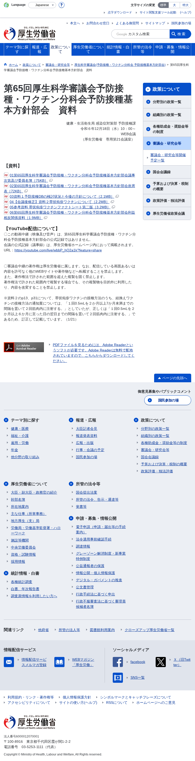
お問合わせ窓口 (97, 23)
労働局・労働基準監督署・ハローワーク (36, 530)
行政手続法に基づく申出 (95, 594)
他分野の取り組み (25, 457)
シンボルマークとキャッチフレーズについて (135, 697)
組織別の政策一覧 (167, 115)
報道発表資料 (86, 436)
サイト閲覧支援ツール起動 (158, 12)
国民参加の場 (181, 23)
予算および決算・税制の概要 (170, 186)
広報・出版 (85, 443)
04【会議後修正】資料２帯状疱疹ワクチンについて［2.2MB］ (59, 202)
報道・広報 (86, 420)
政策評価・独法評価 (169, 200)
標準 (163, 5)
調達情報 (83, 546)
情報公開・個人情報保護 (95, 573)
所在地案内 (20, 507)
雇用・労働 (20, 443)
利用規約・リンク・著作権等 (31, 697)
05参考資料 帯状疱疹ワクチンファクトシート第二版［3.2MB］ (60, 207)
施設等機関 (20, 540)
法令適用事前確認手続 (93, 539)
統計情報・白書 (25, 573)
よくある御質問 (127, 23)
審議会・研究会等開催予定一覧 (168, 157)
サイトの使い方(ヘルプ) (78, 702)
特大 (186, 5)
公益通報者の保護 (90, 566)
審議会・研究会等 (167, 143)
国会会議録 (162, 172)
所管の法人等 (69, 630)
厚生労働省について (29, 484)
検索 (181, 34)
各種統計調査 (21, 582)
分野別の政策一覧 (167, 102)
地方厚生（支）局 (25, 521)
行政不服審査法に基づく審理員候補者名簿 (101, 604)
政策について (166, 89)
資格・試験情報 (23, 554)
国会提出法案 (86, 492)
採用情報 (18, 561)
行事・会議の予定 (90, 450)
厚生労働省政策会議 (169, 213)
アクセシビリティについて (29, 702)
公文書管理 (85, 587)
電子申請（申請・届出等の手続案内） (101, 529)
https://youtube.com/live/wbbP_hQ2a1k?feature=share (58, 250)
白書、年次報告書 (25, 589)
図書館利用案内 (102, 630)
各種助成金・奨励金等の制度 (170, 129)
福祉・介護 (20, 436)
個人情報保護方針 (77, 697)
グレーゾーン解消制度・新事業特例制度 (101, 556)
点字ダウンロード (120, 12)
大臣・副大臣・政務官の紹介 (34, 492)
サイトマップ (155, 23)
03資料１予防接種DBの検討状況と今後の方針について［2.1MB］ (62, 196)
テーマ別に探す (25, 420)
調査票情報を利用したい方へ (34, 596)
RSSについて (116, 702)
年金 (14, 450)
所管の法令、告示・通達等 (97, 499)
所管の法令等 (88, 484)
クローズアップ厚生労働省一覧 (149, 630)
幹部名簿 (18, 499)
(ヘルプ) (185, 12)
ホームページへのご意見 (155, 702)
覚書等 (81, 507)
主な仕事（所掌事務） (28, 514)
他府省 (43, 630)
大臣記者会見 (86, 429)
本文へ (75, 23)
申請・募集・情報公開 (96, 518)
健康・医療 (20, 429)
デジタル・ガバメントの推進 (99, 580)
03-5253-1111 (32, 747)
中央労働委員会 (23, 547)
